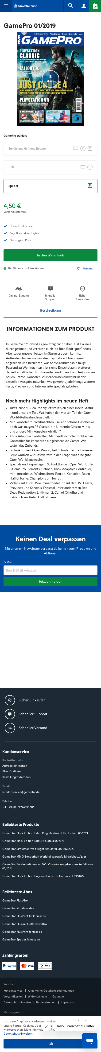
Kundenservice (13, 991)
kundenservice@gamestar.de (21, 792)
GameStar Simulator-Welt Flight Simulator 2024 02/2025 (38, 849)
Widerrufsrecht (38, 996)
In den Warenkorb (50, 255)
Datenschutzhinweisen (18, 1033)
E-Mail (8, 562)
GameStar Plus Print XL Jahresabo (24, 916)
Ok (50, 1043)
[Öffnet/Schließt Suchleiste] (70, 6)
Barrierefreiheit (46, 1002)
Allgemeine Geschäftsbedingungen (51, 991)
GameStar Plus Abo (15, 900)
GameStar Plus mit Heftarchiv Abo (24, 924)
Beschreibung (50, 310)
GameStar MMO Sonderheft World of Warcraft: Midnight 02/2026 (44, 857)
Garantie (58, 996)
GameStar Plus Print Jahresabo (22, 932)
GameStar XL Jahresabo (18, 908)
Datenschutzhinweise (17, 1002)
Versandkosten (13, 996)
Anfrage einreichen (14, 766)
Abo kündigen (11, 771)
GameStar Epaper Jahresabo (21, 939)
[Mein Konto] (83, 6)
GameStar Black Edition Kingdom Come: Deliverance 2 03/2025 (43, 876)
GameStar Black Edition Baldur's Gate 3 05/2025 (33, 841)
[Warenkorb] (95, 6)
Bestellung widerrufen (16, 777)
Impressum (68, 1002)
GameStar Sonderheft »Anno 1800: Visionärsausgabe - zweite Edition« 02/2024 (47, 866)
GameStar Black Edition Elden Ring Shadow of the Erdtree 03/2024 (45, 833)
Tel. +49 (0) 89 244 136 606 (18, 807)
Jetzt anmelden (50, 581)
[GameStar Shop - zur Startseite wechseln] (25, 6)
